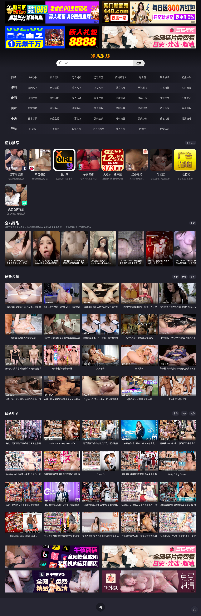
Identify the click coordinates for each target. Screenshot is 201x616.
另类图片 (186, 108)
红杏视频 (120, 128)
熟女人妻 (120, 87)
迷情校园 (120, 118)
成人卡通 (76, 98)
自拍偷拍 (54, 87)
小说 (14, 118)
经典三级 (142, 98)
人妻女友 (76, 118)
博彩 (14, 77)
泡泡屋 (142, 128)
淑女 (184, 413)
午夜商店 (54, 128)
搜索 (138, 63)
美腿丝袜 (120, 108)
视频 (14, 88)
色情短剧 (164, 128)
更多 (193, 276)
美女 (175, 276)
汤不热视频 (98, 128)
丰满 (175, 413)
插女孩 (32, 128)
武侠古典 (98, 118)
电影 (14, 98)
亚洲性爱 (32, 98)
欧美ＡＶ (76, 87)
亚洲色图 (54, 108)
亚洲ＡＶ (32, 87)
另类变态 (186, 98)
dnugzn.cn (100, 56)
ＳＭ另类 (186, 87)
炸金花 (142, 77)
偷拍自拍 (54, 98)
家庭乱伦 (54, 118)
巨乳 (184, 276)
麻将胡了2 (120, 77)
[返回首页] (194, 609)
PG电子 (33, 77)
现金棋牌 (164, 77)
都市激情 (32, 118)
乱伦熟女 (164, 98)
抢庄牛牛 (186, 77)
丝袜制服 (142, 87)
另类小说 (142, 118)
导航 (14, 129)
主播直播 (164, 87)
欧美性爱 (98, 98)
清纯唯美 (142, 108)
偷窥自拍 (32, 108)
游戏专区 (98, 77)
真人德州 (54, 77)
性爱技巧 (186, 118)
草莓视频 (76, 128)
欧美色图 (76, 108)
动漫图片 (98, 108)
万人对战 (76, 77)
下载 (193, 223)
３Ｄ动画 (98, 87)
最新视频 (12, 276)
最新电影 (12, 413)
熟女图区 (164, 108)
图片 (14, 108)
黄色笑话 (164, 118)
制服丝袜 (120, 98)
